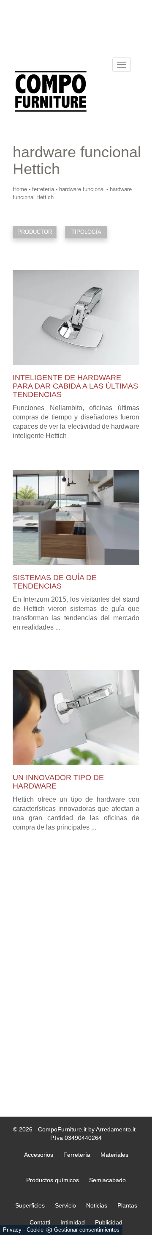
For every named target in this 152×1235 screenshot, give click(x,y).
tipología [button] (86, 232)
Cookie (35, 1230)
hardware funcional (82, 189)
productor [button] (34, 232)
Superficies (30, 1205)
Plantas (127, 1205)
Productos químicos (52, 1180)
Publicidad (108, 1222)
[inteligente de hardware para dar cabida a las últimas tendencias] (76, 317)
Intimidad (72, 1222)
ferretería (43, 189)
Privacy (12, 1230)
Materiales (114, 1154)
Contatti (40, 1222)
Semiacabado (107, 1180)
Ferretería (76, 1154)
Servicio (65, 1205)
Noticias (96, 1205)
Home (20, 189)
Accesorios (38, 1154)
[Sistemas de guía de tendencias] (76, 517)
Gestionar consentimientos (86, 1230)
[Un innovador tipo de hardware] (76, 717)
